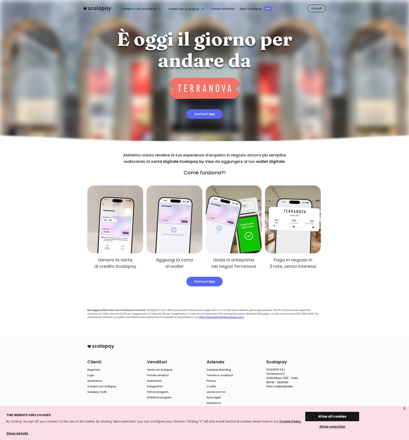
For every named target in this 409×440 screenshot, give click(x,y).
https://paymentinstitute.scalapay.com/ (221, 317)
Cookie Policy (290, 421)
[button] (186, 8)
